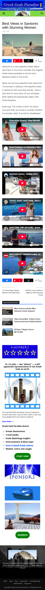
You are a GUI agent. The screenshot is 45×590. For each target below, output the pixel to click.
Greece (16, 19)
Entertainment (18, 583)
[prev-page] (3, 340)
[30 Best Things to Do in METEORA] (7, 332)
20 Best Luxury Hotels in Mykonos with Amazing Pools (34, 292)
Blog (16, 581)
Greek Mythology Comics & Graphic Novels (7, 312)
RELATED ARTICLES (10, 303)
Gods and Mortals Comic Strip (7, 323)
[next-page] (7, 340)
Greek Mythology (35, 581)
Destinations (24, 581)
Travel (10, 19)
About (11, 581)
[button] (3, 13)
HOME (5, 581)
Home (4, 19)
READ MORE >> (8, 421)
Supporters (27, 583)
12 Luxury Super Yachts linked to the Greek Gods (11, 291)
